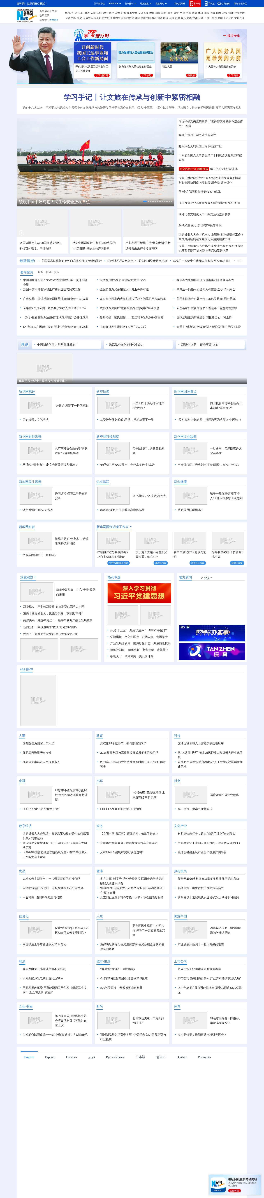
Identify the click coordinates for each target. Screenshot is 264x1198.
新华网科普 (27, 526)
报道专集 (233, 35)
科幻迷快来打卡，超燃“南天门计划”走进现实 (206, 833)
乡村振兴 (129, 18)
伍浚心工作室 (197, 563)
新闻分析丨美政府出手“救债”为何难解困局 (50, 627)
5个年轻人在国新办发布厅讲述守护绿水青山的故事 (55, 326)
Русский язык (115, 1057)
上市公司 (228, 18)
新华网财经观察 (30, 436)
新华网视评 (27, 391)
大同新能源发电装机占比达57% (43, 978)
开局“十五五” (118, 630)
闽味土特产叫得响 (98, 248)
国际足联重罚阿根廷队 (191, 317)
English (29, 1057)
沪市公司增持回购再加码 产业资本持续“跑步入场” (209, 978)
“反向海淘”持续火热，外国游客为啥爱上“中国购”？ (210, 419)
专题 (188, 125)
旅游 (160, 18)
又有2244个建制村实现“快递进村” (121, 852)
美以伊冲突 (146, 656)
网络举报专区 (240, 3)
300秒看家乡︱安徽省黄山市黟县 (121, 987)
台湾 (123, 13)
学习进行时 (71, 13)
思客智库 (132, 13)
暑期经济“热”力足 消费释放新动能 (200, 225)
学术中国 (118, 18)
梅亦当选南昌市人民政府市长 (41, 761)
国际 (99, 13)
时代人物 (147, 636)
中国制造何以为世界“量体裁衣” (56, 344)
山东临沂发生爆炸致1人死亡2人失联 (123, 326)
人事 (93, 13)
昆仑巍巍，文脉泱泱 (35, 419)
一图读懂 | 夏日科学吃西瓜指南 (42, 897)
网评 (111, 13)
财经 (105, 13)
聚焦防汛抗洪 (162, 643)
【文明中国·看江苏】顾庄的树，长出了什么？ (129, 833)
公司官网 (45, 15)
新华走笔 (148, 649)
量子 (170, 13)
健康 (194, 13)
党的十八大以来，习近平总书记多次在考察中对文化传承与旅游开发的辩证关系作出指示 (78, 107)
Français (71, 1057)
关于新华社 (99, 3)
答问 (237, 202)
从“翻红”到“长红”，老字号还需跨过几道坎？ (50, 464)
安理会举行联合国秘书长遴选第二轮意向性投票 (207, 308)
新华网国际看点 (185, 391)
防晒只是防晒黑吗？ (191, 509)
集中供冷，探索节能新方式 (195, 808)
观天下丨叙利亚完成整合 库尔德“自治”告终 (50, 633)
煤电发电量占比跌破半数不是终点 (44, 968)
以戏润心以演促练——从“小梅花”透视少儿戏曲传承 (55, 1034)
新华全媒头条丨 (66, 589)
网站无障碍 (180, 3)
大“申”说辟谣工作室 (118, 563)
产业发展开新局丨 (137, 242)
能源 (165, 18)
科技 (158, 13)
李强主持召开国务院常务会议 (197, 134)
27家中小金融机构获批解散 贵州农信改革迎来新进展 (71, 795)
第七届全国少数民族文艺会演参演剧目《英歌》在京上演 (71, 1020)
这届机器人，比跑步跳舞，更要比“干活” (57, 613)
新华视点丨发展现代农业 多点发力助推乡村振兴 (208, 897)
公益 (200, 18)
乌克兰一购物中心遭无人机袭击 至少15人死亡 (202, 260)
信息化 (97, 18)
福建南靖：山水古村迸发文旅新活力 (201, 888)
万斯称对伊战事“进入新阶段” (203, 326)
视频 (212, 13)
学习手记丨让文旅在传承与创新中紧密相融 (132, 97)
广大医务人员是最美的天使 (221, 66)
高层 (81, 13)
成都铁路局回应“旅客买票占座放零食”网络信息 (129, 308)
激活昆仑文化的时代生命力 (126, 344)
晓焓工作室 (237, 563)
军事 (200, 13)
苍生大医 (167, 66)
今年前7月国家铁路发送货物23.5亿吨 (124, 978)
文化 (182, 13)
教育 (151, 13)
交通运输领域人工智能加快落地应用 (201, 743)
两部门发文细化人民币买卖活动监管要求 (204, 214)
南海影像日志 (141, 643)
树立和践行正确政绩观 (194, 168)
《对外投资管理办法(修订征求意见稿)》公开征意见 (55, 317)
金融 (67, 18)
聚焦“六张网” (137, 630)
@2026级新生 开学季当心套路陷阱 (122, 509)
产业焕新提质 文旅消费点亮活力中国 (61, 606)
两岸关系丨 (30, 620)
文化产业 (239, 18)
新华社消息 (117, 649)
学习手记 (147, 75)
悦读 (195, 18)
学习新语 (233, 75)
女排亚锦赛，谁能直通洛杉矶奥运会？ (202, 1034)
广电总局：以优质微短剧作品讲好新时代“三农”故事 (55, 298)
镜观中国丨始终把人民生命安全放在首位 (54, 202)
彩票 (177, 18)
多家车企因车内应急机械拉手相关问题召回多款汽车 (133, 298)
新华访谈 (102, 391)
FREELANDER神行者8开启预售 (121, 808)
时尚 (189, 18)
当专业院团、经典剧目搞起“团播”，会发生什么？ (209, 464)
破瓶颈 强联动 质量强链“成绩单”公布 (123, 280)
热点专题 (114, 577)
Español (50, 1057)
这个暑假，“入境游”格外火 (149, 495)
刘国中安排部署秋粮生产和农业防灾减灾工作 (52, 289)
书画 (188, 13)
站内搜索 (225, 3)
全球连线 (143, 13)
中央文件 (240, 13)
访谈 (206, 13)
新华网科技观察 (107, 436)
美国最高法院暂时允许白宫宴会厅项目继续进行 (71, 260)
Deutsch (182, 1057)
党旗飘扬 (116, 636)
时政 (87, 13)
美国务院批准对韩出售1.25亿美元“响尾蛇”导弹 (206, 298)
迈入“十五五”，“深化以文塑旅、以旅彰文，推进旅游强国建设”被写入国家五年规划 (189, 107)
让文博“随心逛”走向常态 (38, 509)
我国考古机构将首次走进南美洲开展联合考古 (205, 280)
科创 (163, 13)
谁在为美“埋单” (231, 326)
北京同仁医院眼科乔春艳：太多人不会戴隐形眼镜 (131, 897)
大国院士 (162, 636)
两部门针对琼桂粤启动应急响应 (208, 250)
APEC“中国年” (157, 630)
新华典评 (134, 649)
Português (204, 1057)
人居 (99, 916)
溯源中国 (146, 18)
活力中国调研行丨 (84, 242)
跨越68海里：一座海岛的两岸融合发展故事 (65, 620)
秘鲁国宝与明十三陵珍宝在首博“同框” (43, 380)
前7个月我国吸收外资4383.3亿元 (200, 191)
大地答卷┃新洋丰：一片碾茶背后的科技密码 (51, 878)
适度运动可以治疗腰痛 (224, 794)
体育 (176, 13)
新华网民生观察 (30, 481)
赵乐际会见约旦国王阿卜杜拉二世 (200, 146)
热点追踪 (102, 481)
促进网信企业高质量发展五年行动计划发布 (206, 202)
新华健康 (180, 481)
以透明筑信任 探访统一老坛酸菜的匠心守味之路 (53, 888)
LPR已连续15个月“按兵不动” (41, 808)
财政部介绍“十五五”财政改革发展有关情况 (214, 177)
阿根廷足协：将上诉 (219, 317)
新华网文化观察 (185, 436)
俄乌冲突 (130, 656)
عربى (91, 1057)
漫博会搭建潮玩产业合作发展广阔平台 (202, 852)
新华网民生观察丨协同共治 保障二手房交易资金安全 (149, 930)
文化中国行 (132, 636)
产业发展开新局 (120, 643)
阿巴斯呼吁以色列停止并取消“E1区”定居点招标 (137, 260)
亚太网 (219, 18)
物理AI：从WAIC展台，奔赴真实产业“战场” (127, 464)
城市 (154, 18)
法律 (230, 13)
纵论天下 (116, 656)
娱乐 (183, 18)
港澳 (117, 13)
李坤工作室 (160, 563)
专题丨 (183, 177)
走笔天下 (162, 649)
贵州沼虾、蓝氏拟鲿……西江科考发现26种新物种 (131, 317)
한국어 (161, 1057)
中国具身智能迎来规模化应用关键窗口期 (204, 239)
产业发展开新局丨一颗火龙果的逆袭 (201, 944)
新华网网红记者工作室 (112, 526)
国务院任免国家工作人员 (38, 743)
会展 (171, 18)
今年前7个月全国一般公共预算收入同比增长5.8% (54, 308)
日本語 (140, 1057)
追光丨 (27, 613)
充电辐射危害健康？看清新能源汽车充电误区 (129, 842)
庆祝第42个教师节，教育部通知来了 (123, 743)
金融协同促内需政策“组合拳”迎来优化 (205, 182)
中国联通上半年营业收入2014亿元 (44, 944)
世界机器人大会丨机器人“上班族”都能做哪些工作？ (211, 234)
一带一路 (209, 18)
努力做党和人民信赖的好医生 (135, 66)
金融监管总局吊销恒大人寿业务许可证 (124, 289)
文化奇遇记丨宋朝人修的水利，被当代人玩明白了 (209, 842)
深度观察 (26, 577)
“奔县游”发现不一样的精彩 (71, 405)
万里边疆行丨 (28, 242)
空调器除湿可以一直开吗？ (40, 555)
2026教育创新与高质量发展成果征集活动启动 (129, 752)
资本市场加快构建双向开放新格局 (199, 968)
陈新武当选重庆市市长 (37, 752)
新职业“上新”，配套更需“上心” (200, 344)
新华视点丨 (30, 606)
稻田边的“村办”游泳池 (224, 168)
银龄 (137, 18)
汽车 (73, 18)
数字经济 (107, 18)
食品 (79, 18)
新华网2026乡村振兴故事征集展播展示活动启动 (208, 878)
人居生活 (88, 18)
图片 (218, 13)
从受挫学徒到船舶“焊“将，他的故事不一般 (127, 419)
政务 (224, 13)
